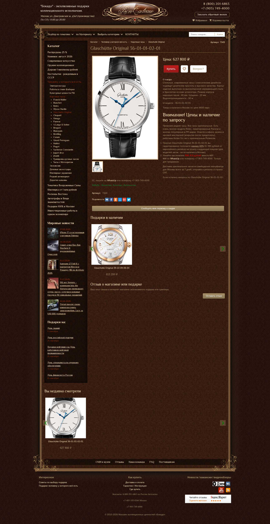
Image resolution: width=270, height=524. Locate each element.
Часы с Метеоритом (63, 162)
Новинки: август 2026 (60, 56)
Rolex (56, 106)
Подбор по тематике (59, 34)
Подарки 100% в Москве (61, 206)
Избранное (201, 20)
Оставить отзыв (214, 296)
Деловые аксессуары (60, 169)
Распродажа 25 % (57, 52)
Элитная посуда (58, 85)
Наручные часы (57, 96)
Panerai (56, 121)
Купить (171, 68)
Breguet (57, 128)
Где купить (135, 489)
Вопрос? (198, 68)
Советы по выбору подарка (53, 482)
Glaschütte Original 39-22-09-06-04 (111, 268)
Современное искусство (61, 61)
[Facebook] (111, 199)
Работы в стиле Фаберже (62, 89)
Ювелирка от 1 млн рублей (62, 189)
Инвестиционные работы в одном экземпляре (62, 212)
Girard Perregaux (61, 140)
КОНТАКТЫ (132, 34)
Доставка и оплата (134, 482)
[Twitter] (129, 199)
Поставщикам (167, 462)
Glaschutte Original (62, 112)
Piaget (56, 146)
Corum (56, 137)
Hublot (56, 143)
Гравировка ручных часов (66, 159)
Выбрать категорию (109, 34)
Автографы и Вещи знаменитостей (58, 200)
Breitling (57, 134)
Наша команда (137, 462)
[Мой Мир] (120, 199)
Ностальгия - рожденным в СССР (63, 76)
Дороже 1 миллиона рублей (63, 69)
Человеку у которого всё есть (64, 81)
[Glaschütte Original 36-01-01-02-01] (125, 107)
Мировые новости (61, 223)
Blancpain (57, 131)
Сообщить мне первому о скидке (158, 208)
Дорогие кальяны (58, 180)
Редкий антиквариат (60, 176)
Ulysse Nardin (59, 109)
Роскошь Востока (58, 194)
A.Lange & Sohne (61, 124)
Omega (56, 118)
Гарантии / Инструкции (135, 485)
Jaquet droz (58, 152)
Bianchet (57, 103)
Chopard (57, 115)
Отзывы (119, 462)
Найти (220, 34)
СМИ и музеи (103, 462)
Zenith (56, 156)
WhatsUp (174, 158)
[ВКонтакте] (107, 199)
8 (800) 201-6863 (216, 3)
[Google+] (124, 199)
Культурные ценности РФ (62, 93)
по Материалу (84, 34)
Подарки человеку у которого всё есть (58, 485)
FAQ (151, 462)
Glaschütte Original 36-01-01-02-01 (65, 441)
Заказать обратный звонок (212, 14)
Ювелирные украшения (61, 173)
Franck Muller (59, 99)
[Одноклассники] (116, 199)
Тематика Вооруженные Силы (64, 185)
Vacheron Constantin (63, 149)
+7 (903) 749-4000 (215, 8)
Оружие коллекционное (61, 65)
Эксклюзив (55, 165)
